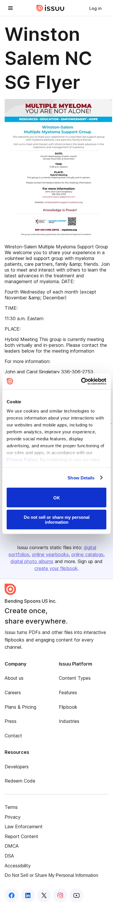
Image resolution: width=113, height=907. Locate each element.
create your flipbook (56, 568)
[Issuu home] (50, 8)
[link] (95, 8)
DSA (9, 856)
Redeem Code (20, 781)
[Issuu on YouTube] (76, 895)
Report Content (21, 836)
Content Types (75, 678)
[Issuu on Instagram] (60, 895)
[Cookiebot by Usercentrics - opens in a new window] (81, 381)
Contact (13, 736)
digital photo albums (31, 561)
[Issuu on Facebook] (12, 895)
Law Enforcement (24, 826)
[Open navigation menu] (10, 8)
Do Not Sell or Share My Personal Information (51, 875)
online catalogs (87, 554)
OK (56, 497)
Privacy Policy (22, 459)
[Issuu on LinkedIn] (28, 895)
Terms (11, 807)
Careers (13, 692)
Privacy (13, 817)
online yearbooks (50, 554)
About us (14, 678)
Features (68, 692)
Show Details (81, 477)
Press (11, 721)
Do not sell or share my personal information (57, 519)
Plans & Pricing (20, 707)
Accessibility (18, 865)
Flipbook (68, 707)
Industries (69, 721)
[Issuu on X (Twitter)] (44, 895)
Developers (17, 766)
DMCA (12, 846)
